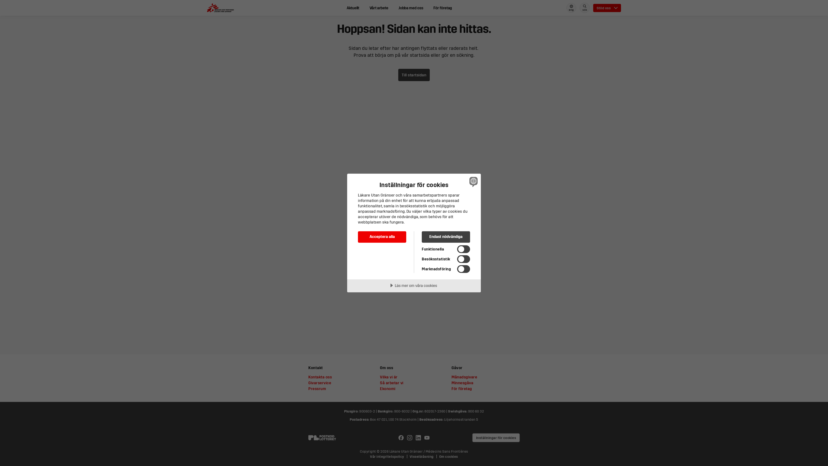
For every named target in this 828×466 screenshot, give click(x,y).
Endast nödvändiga (446, 236)
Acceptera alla (382, 236)
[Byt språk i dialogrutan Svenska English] (473, 182)
